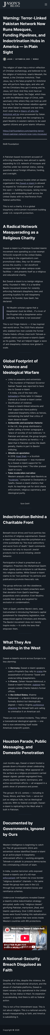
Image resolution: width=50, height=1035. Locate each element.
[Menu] (46, 4)
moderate (14, 479)
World (36, 59)
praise (40, 671)
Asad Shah (21, 456)
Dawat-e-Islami (27, 183)
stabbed (36, 684)
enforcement (9, 878)
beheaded (13, 396)
